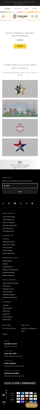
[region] (20, 164)
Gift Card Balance (8, 250)
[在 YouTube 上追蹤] (15, 203)
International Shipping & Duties (29, 329)
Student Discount (8, 267)
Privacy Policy (6, 325)
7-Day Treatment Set (8, 219)
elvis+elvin (6, 305)
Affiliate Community (8, 275)
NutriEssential (7, 319)
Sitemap (4, 334)
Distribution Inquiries (9, 294)
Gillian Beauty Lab (8, 228)
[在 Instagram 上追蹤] (9, 203)
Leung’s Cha (6, 314)
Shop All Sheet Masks (9, 217)
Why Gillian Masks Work (10, 225)
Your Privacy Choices (8, 328)
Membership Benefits (9, 272)
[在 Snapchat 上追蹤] (32, 203)
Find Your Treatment (8, 222)
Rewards (5, 264)
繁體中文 (4, 403)
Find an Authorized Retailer (10, 283)
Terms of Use (25, 325)
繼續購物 (20, 46)
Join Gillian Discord (8, 231)
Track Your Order (7, 247)
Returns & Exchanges (9, 244)
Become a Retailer (8, 292)
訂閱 (20, 191)
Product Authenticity (9, 253)
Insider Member (7, 261)
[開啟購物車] (36, 16)
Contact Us (6, 239)
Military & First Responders (10, 269)
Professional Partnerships (10, 297)
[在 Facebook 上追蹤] (3, 203)
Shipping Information (9, 242)
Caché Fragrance (7, 317)
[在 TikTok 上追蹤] (21, 203)
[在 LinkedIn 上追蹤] (26, 203)
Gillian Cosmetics (7, 308)
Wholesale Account (8, 289)
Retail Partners (7, 286)
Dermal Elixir (6, 311)
